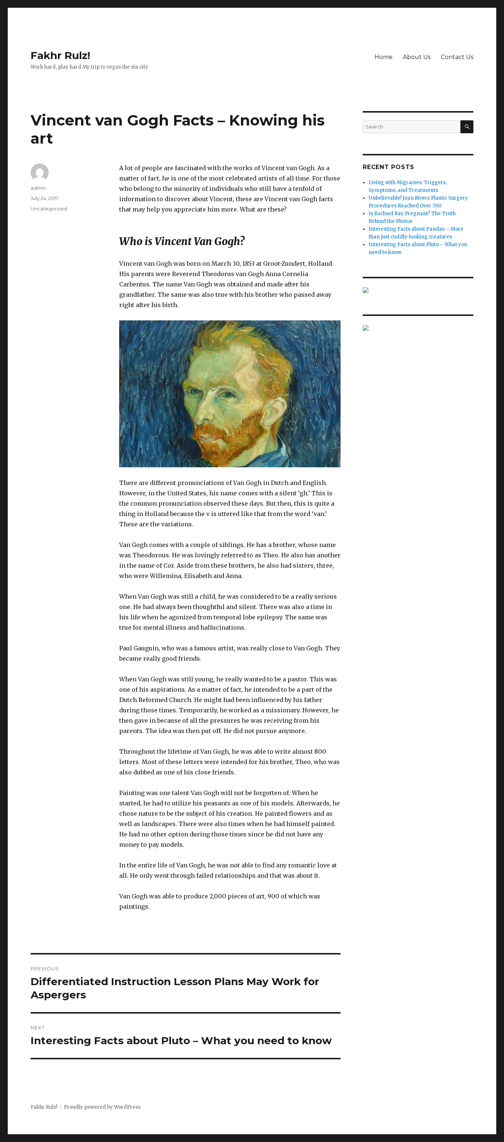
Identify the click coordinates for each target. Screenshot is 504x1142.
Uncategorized (49, 208)
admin (38, 188)
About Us (417, 57)
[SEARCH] (466, 126)
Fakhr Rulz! (60, 55)
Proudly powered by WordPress (102, 1107)
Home (383, 57)
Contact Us (457, 57)
